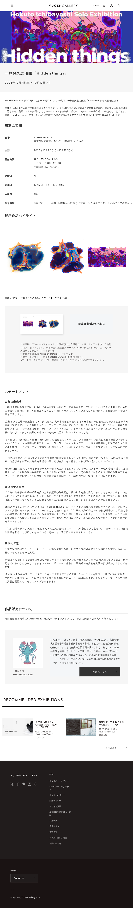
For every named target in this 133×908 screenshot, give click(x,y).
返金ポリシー (55, 826)
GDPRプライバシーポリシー (60, 787)
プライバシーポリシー (59, 781)
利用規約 (53, 820)
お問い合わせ (55, 843)
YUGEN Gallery (28, 897)
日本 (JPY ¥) (19, 878)
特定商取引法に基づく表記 (60, 813)
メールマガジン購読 (58, 837)
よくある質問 (55, 806)
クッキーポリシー (57, 795)
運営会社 (53, 832)
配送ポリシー (55, 800)
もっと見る (111, 747)
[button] (12, 5)
